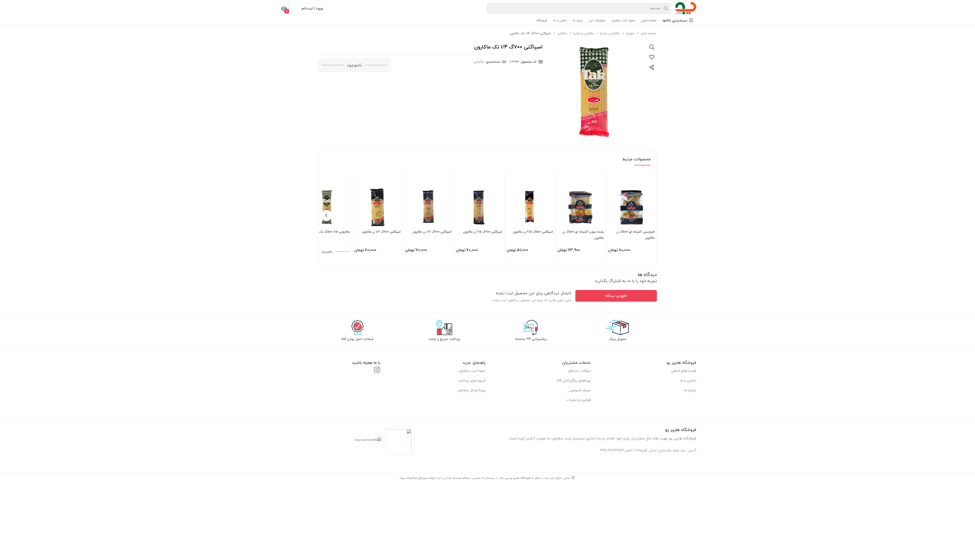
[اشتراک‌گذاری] (652, 67)
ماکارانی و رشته (610, 33)
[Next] (326, 215)
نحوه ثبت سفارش (472, 370)
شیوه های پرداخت (471, 380)
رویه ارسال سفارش (471, 390)
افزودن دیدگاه (616, 296)
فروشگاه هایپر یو (520, 477)
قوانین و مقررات (578, 400)
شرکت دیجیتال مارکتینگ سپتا (418, 477)
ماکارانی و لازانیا (583, 33)
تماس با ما (688, 380)
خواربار (630, 33)
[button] (677, 20)
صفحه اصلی (648, 33)
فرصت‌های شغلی (683, 370)
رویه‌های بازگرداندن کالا (574, 380)
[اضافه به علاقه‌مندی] (652, 57)
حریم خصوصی (580, 390)
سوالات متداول (579, 370)
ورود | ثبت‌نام (312, 8)
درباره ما (690, 390)
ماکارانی (562, 33)
